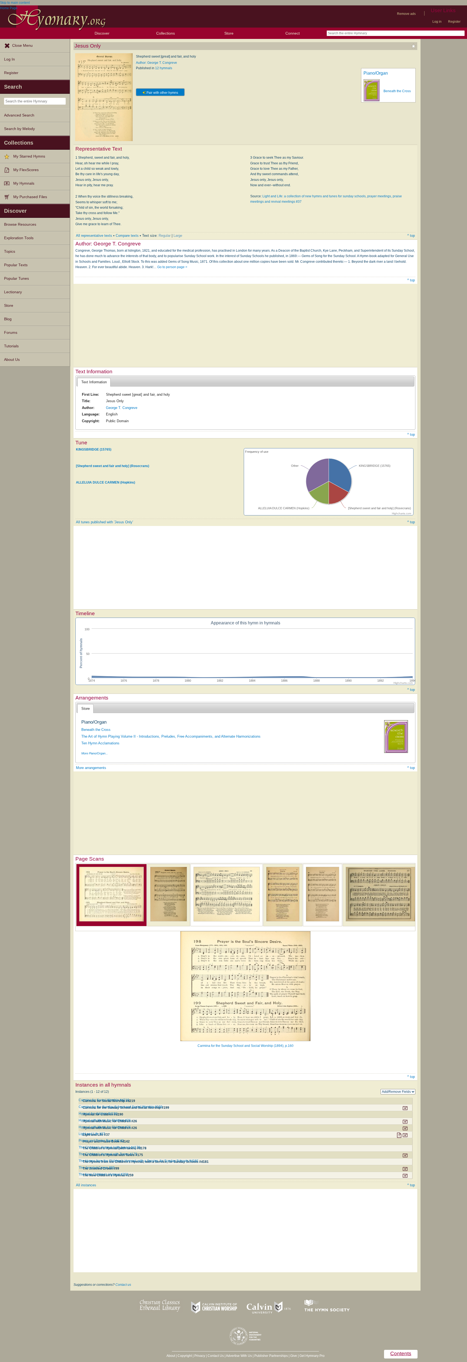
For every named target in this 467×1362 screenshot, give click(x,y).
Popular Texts (16, 265)
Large (178, 236)
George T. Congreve (121, 408)
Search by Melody (19, 129)
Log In (9, 59)
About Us (12, 360)
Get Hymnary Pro (312, 1356)
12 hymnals (163, 68)
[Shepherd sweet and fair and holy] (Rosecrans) (112, 466)
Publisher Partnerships (271, 1356)
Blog (8, 319)
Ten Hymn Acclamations (100, 743)
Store (229, 33)
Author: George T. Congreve (156, 63)
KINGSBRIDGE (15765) (93, 449)
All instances (86, 1185)
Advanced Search (19, 115)
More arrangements (91, 768)
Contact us (123, 1285)
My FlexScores (26, 170)
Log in (437, 22)
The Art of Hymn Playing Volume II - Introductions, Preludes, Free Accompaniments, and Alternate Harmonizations (171, 736)
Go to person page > (172, 267)
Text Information (94, 382)
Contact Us (216, 1356)
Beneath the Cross (397, 91)
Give (293, 1356)
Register (454, 22)
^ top (411, 236)
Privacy (199, 1356)
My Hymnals (23, 183)
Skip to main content (15, 3)
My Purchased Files (30, 197)
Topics (9, 251)
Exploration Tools (19, 238)
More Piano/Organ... (94, 753)
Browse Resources (20, 224)
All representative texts (94, 236)
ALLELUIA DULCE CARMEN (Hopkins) (105, 482)
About (170, 1356)
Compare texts (127, 236)
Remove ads (406, 14)
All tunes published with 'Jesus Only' (104, 522)
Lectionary (13, 292)
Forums (10, 333)
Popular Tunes (16, 279)
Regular (165, 236)
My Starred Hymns (29, 156)
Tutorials (11, 346)
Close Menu (22, 46)
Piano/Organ (375, 73)
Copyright (185, 1356)
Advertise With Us (239, 1356)
